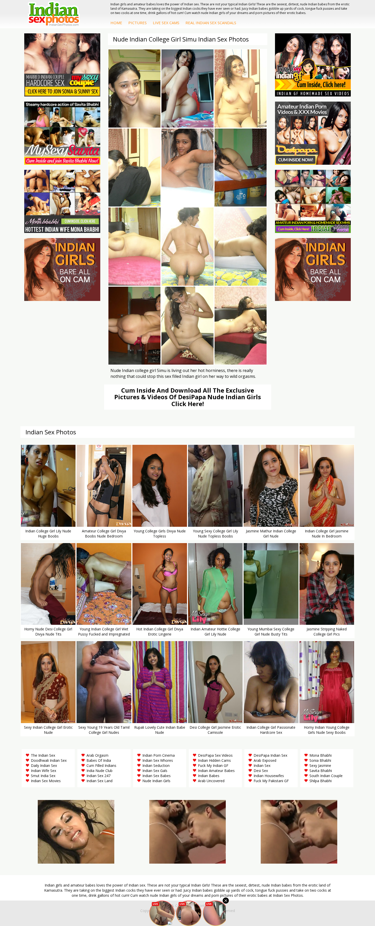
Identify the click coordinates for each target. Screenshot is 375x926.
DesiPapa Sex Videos (215, 755)
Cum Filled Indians (101, 765)
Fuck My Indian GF (213, 765)
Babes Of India (98, 760)
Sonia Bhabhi (320, 760)
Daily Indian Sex (44, 765)
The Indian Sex (43, 755)
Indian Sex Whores (157, 760)
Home (116, 22)
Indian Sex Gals (154, 770)
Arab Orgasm (97, 755)
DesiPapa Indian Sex (270, 755)
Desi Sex (261, 770)
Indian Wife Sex (43, 770)
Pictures (137, 22)
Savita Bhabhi (320, 770)
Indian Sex (262, 765)
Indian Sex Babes (156, 775)
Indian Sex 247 (98, 775)
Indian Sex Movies (46, 780)
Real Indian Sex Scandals (210, 22)
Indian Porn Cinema (158, 755)
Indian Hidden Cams (214, 760)
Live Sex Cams (166, 22)
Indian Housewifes (269, 775)
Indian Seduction (156, 765)
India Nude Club (99, 770)
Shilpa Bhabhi (320, 780)
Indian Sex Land (99, 780)
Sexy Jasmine (320, 765)
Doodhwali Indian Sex (49, 760)
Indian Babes (208, 775)
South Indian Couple (326, 775)
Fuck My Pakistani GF (271, 780)
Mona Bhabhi (320, 755)
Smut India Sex (43, 775)
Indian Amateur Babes (216, 770)
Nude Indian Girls (156, 780)
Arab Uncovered (211, 780)
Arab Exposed (265, 760)
